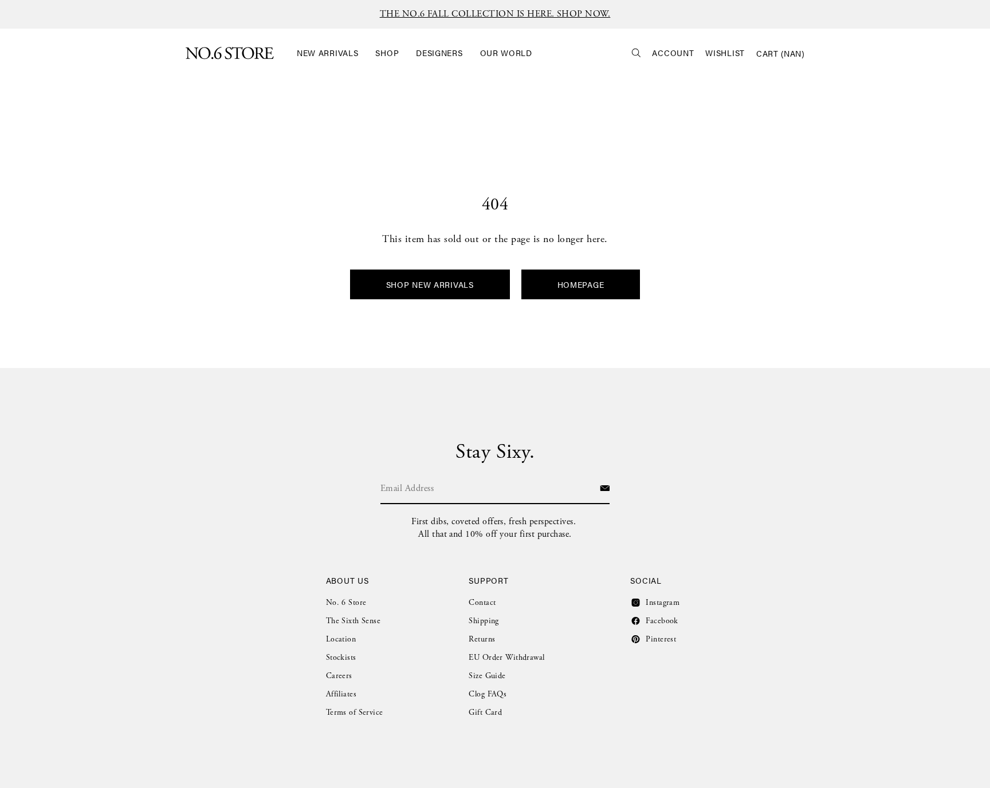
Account (673, 52)
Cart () (780, 53)
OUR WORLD (506, 52)
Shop (387, 52)
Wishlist (725, 52)
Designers (439, 52)
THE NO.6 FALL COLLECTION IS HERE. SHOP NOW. (495, 14)
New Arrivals (327, 52)
